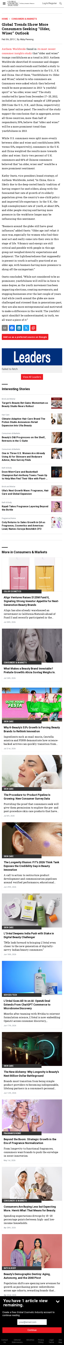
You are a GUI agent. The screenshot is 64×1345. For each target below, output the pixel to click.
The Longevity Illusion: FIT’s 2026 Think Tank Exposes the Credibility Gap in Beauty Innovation (31, 866)
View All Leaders (32, 377)
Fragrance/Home (9, 518)
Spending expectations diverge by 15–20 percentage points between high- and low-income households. (29, 1219)
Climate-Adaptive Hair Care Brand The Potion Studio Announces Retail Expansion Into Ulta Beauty (23, 422)
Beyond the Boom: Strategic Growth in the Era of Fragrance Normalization (30, 1141)
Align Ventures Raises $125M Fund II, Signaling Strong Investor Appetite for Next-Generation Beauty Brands (31, 601)
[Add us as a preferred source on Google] (33, 328)
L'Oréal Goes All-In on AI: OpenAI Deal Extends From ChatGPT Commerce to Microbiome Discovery (27, 1004)
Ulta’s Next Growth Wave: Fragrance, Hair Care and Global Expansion (25, 492)
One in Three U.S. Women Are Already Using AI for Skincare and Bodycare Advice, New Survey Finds (23, 456)
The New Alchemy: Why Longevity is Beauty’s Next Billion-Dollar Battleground (31, 1073)
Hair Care (5, 415)
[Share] (12, 328)
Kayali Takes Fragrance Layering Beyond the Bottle (25, 508)
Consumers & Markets (24, 19)
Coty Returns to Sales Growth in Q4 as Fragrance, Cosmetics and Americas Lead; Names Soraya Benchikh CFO (23, 525)
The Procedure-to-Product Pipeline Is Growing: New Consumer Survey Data (27, 796)
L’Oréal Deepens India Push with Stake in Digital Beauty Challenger (29, 935)
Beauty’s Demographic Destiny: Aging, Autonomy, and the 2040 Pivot (27, 1275)
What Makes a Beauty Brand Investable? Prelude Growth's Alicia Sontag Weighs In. (29, 670)
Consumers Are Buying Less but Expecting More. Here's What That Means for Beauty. (30, 1208)
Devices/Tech (10, 995)
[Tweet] (26, 328)
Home (5, 19)
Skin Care (8, 721)
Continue (32, 1330)
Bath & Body (7, 468)
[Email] (5, 328)
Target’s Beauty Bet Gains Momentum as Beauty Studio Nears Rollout (25, 404)
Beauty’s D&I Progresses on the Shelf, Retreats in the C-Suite (23, 439)
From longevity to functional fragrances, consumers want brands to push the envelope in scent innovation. (31, 1152)
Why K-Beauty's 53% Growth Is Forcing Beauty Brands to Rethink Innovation (32, 729)
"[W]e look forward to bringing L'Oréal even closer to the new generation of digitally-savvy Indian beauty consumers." (30, 946)
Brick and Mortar (8, 399)
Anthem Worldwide (14, 48)
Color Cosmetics (12, 591)
